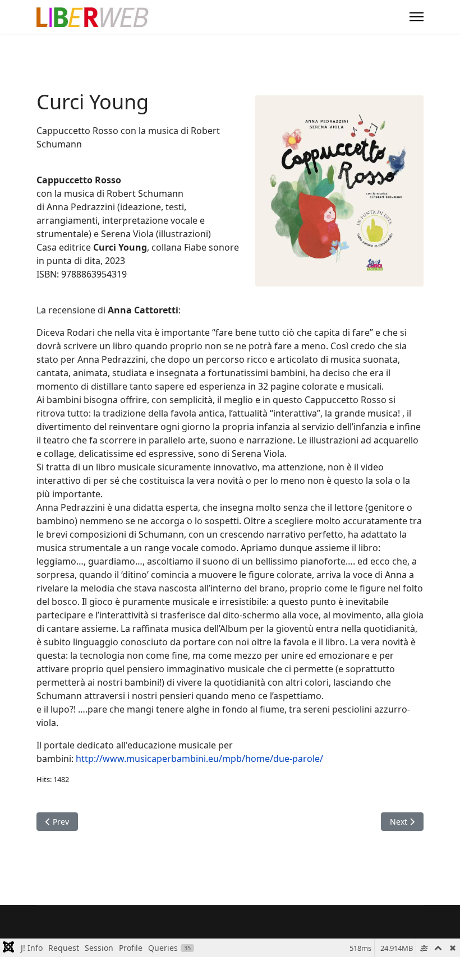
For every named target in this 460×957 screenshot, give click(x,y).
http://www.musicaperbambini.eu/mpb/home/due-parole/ (198, 758)
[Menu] (417, 17)
